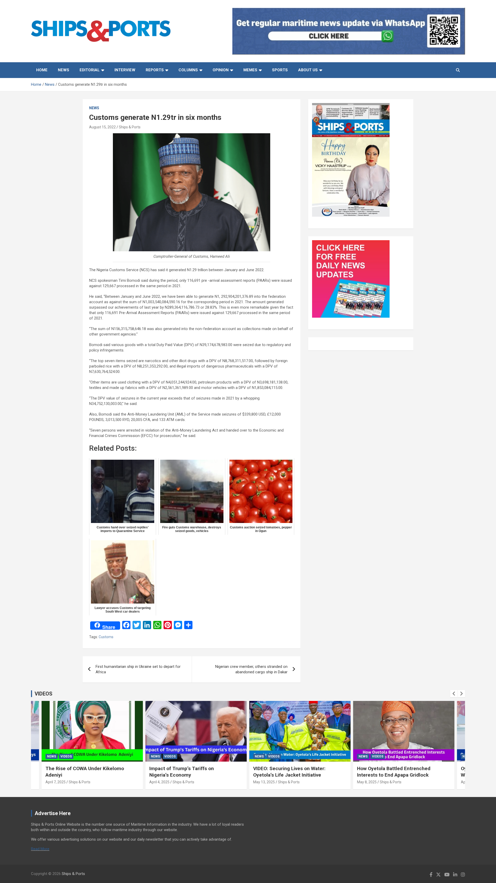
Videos (66, 756)
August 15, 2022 (102, 127)
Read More (40, 849)
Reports (155, 70)
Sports (280, 70)
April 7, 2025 (55, 782)
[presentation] (454, 693)
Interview (124, 70)
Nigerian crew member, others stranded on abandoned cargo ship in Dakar (251, 669)
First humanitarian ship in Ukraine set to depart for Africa (138, 669)
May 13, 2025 (264, 782)
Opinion (221, 70)
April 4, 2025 (159, 782)
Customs (106, 637)
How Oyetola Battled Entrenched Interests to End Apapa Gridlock (393, 771)
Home (42, 70)
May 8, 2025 (367, 782)
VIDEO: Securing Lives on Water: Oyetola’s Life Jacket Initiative (289, 771)
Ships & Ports (130, 127)
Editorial (90, 70)
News (63, 70)
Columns (188, 70)
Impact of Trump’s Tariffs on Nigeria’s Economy (181, 771)
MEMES (250, 70)
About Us (308, 70)
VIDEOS (43, 694)
